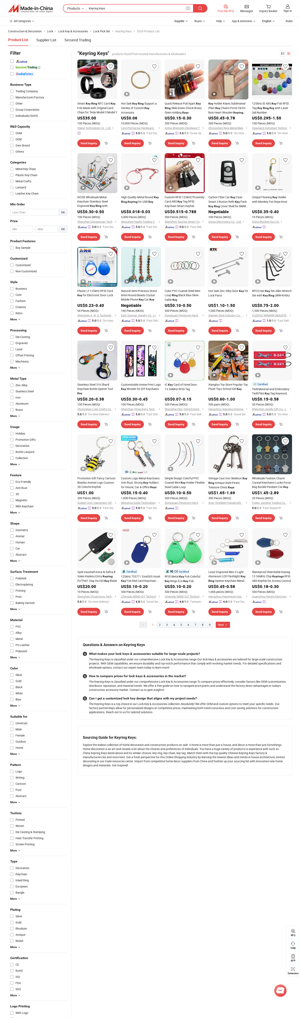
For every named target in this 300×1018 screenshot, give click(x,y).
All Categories (22, 21)
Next (221, 625)
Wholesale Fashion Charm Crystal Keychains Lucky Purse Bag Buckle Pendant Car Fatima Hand (271, 482)
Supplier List (46, 39)
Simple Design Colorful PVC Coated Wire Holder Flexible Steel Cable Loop (184, 482)
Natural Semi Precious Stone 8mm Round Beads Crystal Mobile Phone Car (139, 295)
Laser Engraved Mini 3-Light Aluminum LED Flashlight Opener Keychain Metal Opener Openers (227, 576)
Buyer (198, 21)
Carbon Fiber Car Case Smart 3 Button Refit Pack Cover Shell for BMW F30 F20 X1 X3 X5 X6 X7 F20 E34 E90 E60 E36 (227, 201)
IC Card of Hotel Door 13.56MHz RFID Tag (181, 387)
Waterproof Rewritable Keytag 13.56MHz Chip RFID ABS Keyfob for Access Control (271, 576)
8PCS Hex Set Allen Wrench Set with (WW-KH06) (272, 293)
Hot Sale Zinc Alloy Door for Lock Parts (228, 293)
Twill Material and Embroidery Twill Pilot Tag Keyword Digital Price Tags (270, 391)
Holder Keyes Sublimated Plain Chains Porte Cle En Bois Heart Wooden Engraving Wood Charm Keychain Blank (227, 108)
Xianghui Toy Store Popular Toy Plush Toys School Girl (228, 387)
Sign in (287, 11)
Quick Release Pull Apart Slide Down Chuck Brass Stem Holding (183, 107)
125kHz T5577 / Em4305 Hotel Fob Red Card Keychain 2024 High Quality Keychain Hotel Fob (140, 578)
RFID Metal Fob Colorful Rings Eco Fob (182, 578)
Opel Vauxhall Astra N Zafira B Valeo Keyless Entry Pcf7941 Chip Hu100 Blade (97, 576)
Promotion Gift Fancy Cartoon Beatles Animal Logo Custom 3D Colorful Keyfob (96, 482)
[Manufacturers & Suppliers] (30, 8)
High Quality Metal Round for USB (140, 199)
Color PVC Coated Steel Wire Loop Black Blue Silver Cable (182, 295)
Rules (289, 21)
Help (219, 21)
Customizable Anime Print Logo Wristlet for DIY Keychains (141, 387)
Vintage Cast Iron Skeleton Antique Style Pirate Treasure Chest (227, 482)
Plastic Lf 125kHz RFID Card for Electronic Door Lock (95, 293)
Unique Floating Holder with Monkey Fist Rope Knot (269, 199)
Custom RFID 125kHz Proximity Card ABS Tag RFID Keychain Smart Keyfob (184, 201)
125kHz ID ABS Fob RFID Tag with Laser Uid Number (270, 107)
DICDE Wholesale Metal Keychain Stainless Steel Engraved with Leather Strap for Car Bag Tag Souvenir (97, 201)
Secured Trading (77, 39)
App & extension (242, 21)
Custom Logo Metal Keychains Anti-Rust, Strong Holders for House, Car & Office (140, 482)
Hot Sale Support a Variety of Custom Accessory (139, 107)
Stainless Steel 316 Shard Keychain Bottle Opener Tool (95, 389)
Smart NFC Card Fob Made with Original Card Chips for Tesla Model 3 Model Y (97, 107)
